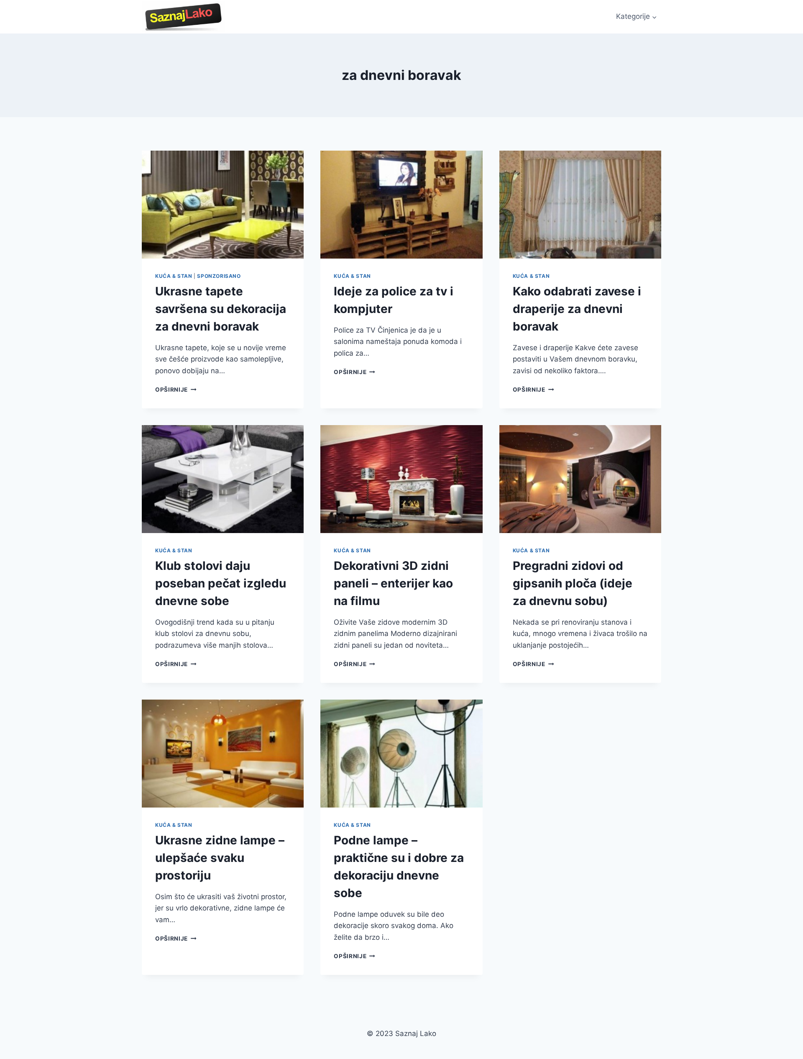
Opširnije (176, 389)
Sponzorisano (218, 276)
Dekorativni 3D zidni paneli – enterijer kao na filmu (393, 583)
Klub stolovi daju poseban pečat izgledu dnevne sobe (220, 583)
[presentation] (223, 205)
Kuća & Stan (173, 276)
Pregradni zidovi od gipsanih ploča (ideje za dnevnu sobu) (572, 583)
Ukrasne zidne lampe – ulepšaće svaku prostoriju (219, 857)
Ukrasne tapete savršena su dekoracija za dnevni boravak (220, 308)
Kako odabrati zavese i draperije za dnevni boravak (577, 308)
